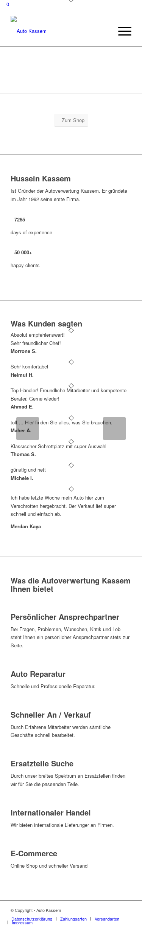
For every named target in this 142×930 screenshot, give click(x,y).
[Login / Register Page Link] (105, 31)
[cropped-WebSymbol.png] (59, 31)
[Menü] (121, 31)
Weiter (114, 428)
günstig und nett (28, 469)
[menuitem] (105, 31)
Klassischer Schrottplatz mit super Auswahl (58, 446)
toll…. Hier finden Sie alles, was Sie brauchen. (61, 422)
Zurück (27, 428)
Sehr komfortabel (29, 366)
